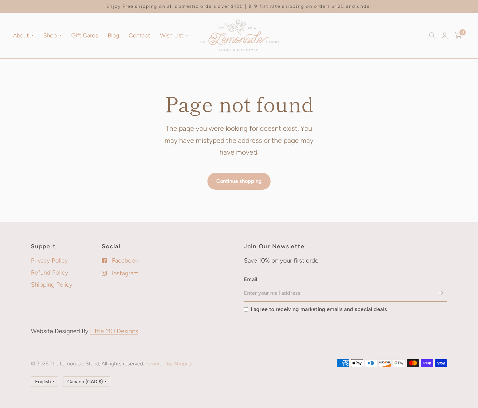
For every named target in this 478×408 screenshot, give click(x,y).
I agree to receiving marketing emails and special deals (319, 309)
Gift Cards (84, 35)
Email (251, 279)
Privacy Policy (49, 260)
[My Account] (444, 35)
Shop (50, 35)
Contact (139, 35)
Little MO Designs (114, 331)
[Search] (432, 35)
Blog (113, 35)
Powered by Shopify (168, 363)
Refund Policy (49, 272)
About (21, 35)
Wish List (171, 35)
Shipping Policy (52, 284)
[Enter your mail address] (440, 293)
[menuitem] (25, 35)
